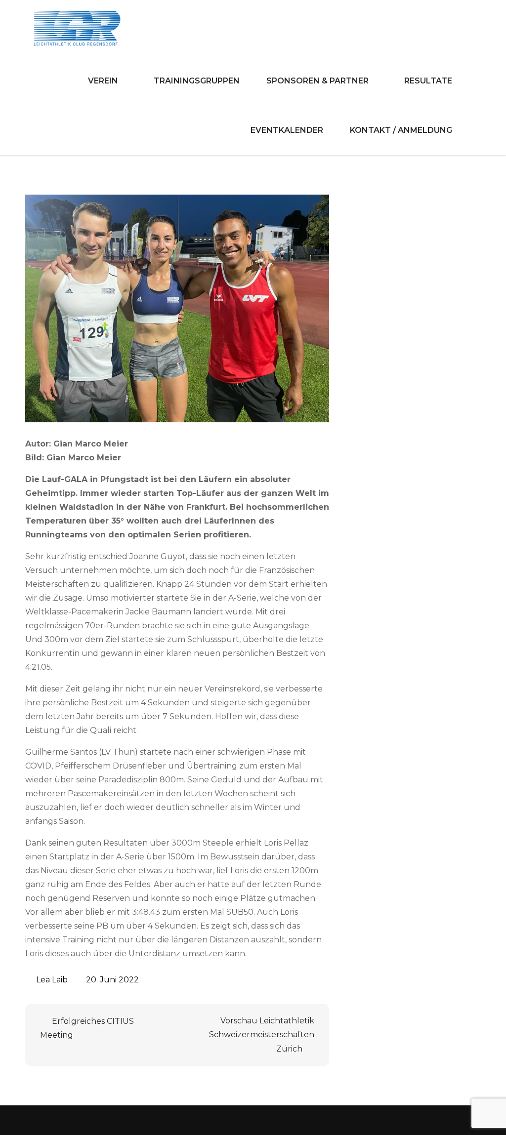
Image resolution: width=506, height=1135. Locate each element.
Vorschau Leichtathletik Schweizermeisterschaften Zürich (261, 1035)
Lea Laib (52, 979)
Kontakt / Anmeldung (401, 130)
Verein (103, 80)
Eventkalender (287, 130)
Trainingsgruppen (197, 80)
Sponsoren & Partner (317, 80)
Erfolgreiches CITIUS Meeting (87, 1028)
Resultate (428, 80)
